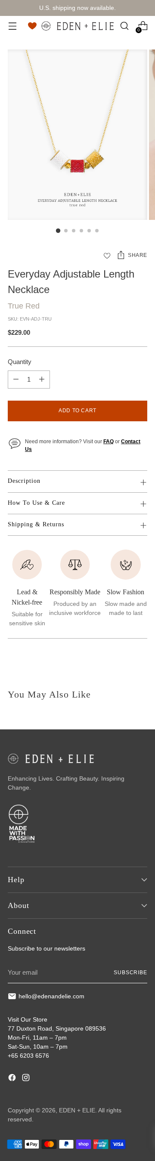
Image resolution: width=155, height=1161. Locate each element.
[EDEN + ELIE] (77, 26)
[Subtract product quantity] (16, 379)
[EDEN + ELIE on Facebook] (13, 1078)
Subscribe (130, 973)
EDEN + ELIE (77, 1110)
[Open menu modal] (12, 26)
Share (137, 255)
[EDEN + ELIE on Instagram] (27, 1078)
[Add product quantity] (42, 379)
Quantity (19, 361)
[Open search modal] (124, 26)
